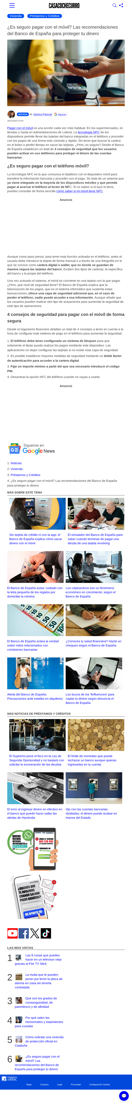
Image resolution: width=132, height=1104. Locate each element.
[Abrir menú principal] (12, 5)
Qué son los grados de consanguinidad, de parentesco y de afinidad (36, 1002)
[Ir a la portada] (64, 5)
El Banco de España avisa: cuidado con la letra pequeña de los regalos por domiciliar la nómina (35, 592)
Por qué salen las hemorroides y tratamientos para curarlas (39, 1022)
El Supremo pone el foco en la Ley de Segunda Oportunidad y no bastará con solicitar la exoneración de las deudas (36, 760)
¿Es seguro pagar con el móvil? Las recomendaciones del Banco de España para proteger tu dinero (37, 1063)
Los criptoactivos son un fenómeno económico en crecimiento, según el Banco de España (91, 592)
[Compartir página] (121, 5)
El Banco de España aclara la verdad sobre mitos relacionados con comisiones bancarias (33, 645)
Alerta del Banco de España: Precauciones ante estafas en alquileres (35, 696)
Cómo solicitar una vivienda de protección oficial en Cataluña (39, 1041)
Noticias (16, 463)
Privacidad (76, 1084)
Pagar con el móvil (20, 128)
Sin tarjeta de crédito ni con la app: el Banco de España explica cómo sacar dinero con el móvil (35, 539)
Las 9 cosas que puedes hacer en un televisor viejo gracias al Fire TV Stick (38, 959)
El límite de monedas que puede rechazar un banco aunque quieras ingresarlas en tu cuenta (92, 760)
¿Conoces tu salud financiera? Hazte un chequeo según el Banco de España (93, 643)
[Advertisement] (66, 226)
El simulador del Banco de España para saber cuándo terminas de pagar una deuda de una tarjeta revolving (95, 539)
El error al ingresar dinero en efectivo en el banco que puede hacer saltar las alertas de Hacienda (34, 813)
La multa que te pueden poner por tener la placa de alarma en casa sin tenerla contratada (39, 981)
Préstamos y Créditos (45, 16)
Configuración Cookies (99, 1084)
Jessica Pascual (42, 114)
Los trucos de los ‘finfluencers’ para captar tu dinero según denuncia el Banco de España (90, 699)
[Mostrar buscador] (114, 5)
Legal (59, 1084)
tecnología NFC (89, 132)
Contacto (44, 1084)
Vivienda (16, 16)
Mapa (29, 1084)
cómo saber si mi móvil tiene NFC (79, 191)
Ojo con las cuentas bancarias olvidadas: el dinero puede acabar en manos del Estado (91, 813)
